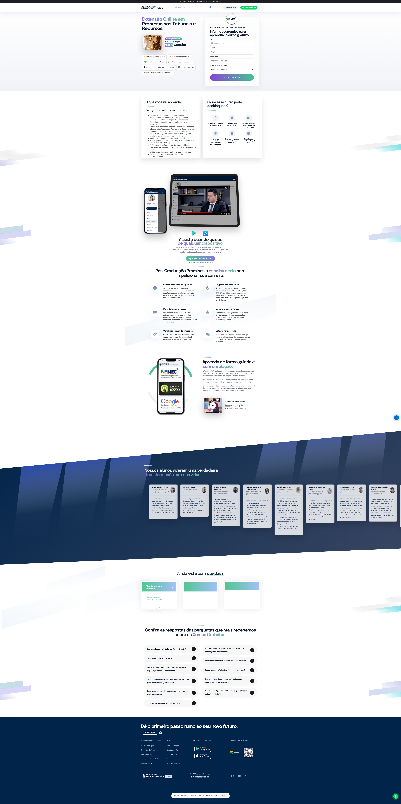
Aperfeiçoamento (174, 763)
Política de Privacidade (150, 759)
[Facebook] (232, 776)
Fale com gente (149, 746)
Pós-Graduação (173, 746)
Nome (212, 39)
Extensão (170, 759)
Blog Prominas (146, 754)
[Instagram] (246, 776)
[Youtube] (239, 776)
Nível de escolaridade (218, 65)
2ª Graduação (172, 754)
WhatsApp (214, 57)
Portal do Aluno (149, 750)
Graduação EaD (173, 750)
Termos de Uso (146, 763)
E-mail (212, 48)
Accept (224, 795)
